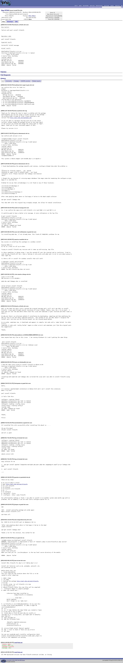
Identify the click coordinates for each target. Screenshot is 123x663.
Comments (9, 81)
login (122, 5)
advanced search (99, 5)
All (2, 81)
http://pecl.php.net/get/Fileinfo (17, 484)
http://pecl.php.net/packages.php (21, 117)
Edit (16, 21)
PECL (30, 15)
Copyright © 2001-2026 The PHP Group (16, 660)
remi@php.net (18, 642)
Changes (16, 81)
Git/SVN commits (25, 81)
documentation (86, 5)
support (80, 5)
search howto (106, 5)
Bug (2, 10)
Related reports (36, 81)
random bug (117, 5)
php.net (76, 5)
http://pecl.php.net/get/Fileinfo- (28, 581)
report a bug (92, 5)
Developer (10, 21)
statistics (112, 5)
